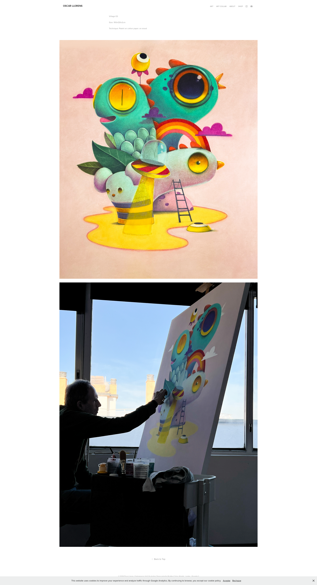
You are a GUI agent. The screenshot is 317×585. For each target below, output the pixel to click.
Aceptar (226, 580)
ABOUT (232, 6)
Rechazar (236, 580)
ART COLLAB (221, 6)
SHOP (240, 6)
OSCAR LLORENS (72, 6)
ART (211, 6)
